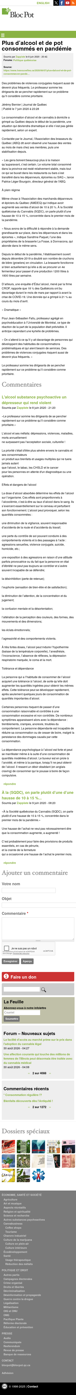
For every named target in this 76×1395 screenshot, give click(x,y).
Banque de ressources (17, 1354)
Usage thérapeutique (18, 1260)
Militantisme (11, 1307)
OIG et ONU (10, 1311)
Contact (32, 1386)
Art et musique (13, 1203)
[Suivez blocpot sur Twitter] (56, 4)
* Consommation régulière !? (23, 1095)
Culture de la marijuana (18, 1239)
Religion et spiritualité (17, 1211)
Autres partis (11, 1275)
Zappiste (20, 56)
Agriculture (10, 1199)
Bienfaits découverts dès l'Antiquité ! (28, 1101)
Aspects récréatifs (15, 1207)
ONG (6, 1315)
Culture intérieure (16, 1247)
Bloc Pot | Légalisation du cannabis (18, 11)
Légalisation (11, 1303)
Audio (7, 1338)
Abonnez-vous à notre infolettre (25, 1008)
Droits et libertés (14, 1287)
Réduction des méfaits (19, 1264)
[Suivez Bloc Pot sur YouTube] (67, 4)
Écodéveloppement (15, 1252)
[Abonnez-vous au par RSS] (73, 4)
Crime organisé (13, 1283)
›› (50, 1073)
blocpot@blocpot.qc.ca (16, 1365)
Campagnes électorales (18, 1279)
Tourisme (11, 1231)
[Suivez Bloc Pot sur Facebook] (62, 4)
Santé (7, 1255)
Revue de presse (14, 1350)
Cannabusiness (13, 1223)
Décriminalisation (14, 1291)
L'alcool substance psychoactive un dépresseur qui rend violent (34, 399)
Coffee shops (13, 1227)
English (43, 3)
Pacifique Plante (14, 1319)
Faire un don (23, 977)
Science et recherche (16, 1215)
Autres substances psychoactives (24, 1219)
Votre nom (11, 883)
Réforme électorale (15, 1323)
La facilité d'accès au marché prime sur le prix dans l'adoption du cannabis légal (38, 1042)
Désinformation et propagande (22, 1295)
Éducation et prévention (18, 1327)
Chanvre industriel (15, 1235)
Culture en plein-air (17, 1243)
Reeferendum (12, 1346)
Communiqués (12, 1342)
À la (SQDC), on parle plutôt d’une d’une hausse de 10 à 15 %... (38, 795)
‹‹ (29, 1073)
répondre (10, 784)
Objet (6, 898)
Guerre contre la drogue (18, 1299)
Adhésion (7, 1373)
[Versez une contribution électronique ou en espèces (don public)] (6, 978)
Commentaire (15, 913)
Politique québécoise (24, 60)
